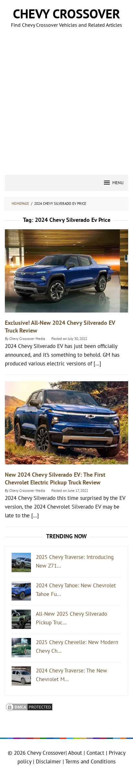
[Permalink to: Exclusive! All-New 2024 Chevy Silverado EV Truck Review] (66, 273)
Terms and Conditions (90, 761)
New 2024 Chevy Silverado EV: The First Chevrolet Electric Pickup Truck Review (55, 478)
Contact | (96, 752)
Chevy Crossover (66, 13)
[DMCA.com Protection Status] (29, 706)
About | (76, 752)
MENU (117, 182)
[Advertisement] (66, 105)
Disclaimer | (49, 761)
